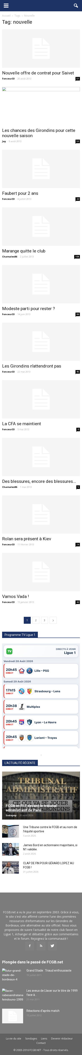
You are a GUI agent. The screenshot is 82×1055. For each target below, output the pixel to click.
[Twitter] (52, 946)
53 (78, 141)
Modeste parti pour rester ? (28, 308)
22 (78, 198)
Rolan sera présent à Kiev (26, 538)
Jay (4, 141)
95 (78, 371)
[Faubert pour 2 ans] (41, 169)
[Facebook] (29, 946)
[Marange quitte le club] (41, 226)
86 (78, 314)
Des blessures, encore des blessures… (39, 481)
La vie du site (13, 1038)
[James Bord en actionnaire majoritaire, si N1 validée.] (10, 849)
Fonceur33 (8, 78)
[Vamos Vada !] (41, 572)
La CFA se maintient (21, 423)
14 (78, 544)
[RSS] (41, 946)
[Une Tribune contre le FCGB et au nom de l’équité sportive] (10, 831)
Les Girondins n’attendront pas (31, 366)
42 (78, 602)
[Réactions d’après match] (12, 1016)
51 (78, 78)
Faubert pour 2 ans (20, 193)
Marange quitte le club (23, 250)
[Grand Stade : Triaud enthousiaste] (12, 975)
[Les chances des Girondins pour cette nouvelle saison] (41, 106)
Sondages (31, 1038)
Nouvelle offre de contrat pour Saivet (38, 72)
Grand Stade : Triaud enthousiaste (48, 970)
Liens (44, 1038)
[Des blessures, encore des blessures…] (41, 457)
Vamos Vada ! (15, 596)
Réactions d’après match (43, 1010)
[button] (76, 5)
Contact (41, 1043)
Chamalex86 (9, 256)
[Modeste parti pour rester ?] (41, 284)
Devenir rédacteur (62, 1038)
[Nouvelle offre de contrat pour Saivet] (41, 48)
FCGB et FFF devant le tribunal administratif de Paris (31, 808)
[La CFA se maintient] (41, 399)
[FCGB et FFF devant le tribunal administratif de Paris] (41, 796)
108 (77, 256)
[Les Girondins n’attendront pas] (41, 342)
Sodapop (11, 815)
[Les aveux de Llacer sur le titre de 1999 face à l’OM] (12, 996)
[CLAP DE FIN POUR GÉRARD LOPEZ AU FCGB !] (10, 867)
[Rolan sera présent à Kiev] (41, 514)
